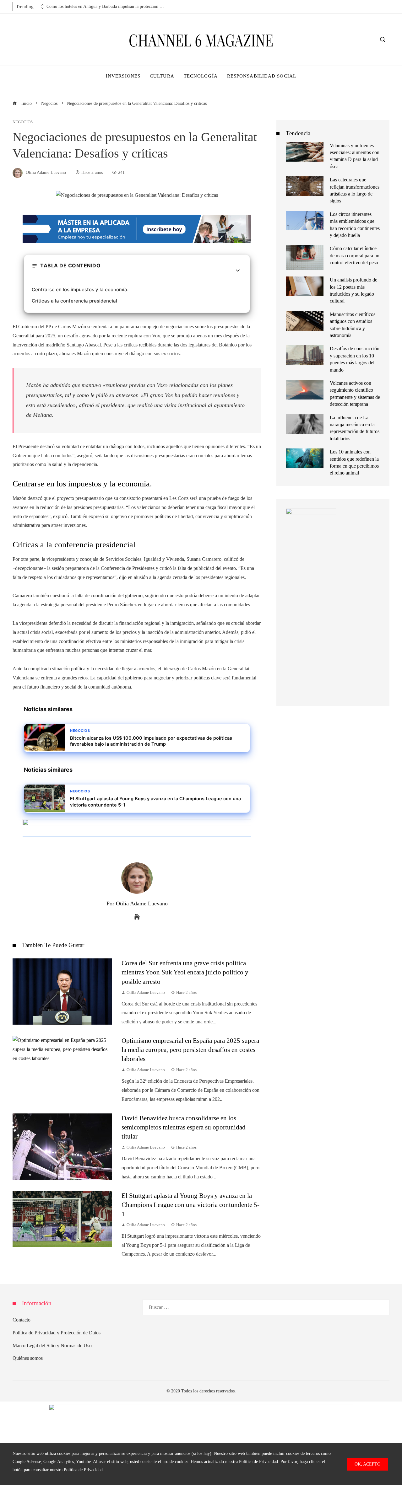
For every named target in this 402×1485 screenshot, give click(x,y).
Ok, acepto (367, 1463)
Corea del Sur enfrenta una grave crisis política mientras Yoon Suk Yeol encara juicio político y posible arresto (185, 972)
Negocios (23, 122)
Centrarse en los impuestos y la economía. (80, 289)
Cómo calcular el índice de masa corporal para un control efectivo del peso (354, 255)
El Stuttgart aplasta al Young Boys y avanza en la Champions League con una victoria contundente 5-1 (190, 1204)
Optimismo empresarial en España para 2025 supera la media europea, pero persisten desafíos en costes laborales (190, 1049)
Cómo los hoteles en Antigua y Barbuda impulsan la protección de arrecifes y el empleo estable (106, 6)
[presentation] (41, 5)
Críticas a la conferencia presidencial (74, 301)
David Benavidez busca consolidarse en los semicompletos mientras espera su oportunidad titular (184, 1127)
